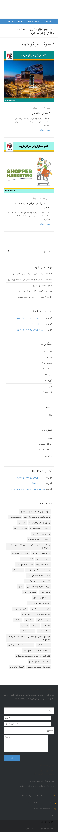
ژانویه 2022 (47, 357)
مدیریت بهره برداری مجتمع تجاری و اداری (28, 329)
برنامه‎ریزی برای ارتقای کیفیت (39, 522)
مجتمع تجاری (45, 592)
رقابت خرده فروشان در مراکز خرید (38, 569)
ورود (50, 438)
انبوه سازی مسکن (37, 323)
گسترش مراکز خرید (39, 113)
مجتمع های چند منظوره (41, 597)
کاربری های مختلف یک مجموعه (38, 667)
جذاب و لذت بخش (43, 558)
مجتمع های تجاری (29, 592)
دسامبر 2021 (47, 363)
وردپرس (48, 455)
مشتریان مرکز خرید (27, 631)
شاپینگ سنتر (18, 569)
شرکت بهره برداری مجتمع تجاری (38, 575)
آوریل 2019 (47, 380)
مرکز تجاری (46, 625)
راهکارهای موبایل (47, 770)
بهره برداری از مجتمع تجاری (40, 528)
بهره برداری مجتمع (20, 528)
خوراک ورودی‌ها (45, 444)
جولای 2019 (47, 368)
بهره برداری (21, 522)
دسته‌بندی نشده (27, 558)
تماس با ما (49, 777)
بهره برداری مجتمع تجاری (41, 533)
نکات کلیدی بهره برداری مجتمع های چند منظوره (33, 656)
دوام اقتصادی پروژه (43, 564)
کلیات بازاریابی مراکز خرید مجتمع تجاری (32, 205)
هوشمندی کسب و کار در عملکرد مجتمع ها (34, 291)
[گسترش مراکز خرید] (29, 76)
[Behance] (9, 21)
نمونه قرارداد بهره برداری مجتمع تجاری (36, 650)
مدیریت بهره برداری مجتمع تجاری (31, 318)
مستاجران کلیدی (44, 631)
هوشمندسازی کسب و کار (44, 774)
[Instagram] (15, 21)
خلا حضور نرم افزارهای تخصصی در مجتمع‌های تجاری (29, 279)
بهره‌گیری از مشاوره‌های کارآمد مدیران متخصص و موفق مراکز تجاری (30, 546)
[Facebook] (22, 21)
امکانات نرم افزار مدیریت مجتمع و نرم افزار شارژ (32, 273)
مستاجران (24, 625)
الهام (50, 318)
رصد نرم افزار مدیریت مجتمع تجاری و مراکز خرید (35, 31)
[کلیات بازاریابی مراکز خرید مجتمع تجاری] (29, 167)
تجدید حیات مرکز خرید (20, 553)
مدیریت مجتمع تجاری (42, 285)
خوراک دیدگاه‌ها (45, 449)
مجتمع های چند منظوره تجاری (39, 603)
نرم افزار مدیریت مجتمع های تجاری (20, 645)
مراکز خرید (17, 619)
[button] (8, 250)
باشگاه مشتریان (15, 517)
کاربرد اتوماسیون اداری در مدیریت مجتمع (35, 297)
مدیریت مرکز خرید (43, 619)
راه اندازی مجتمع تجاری (24, 564)
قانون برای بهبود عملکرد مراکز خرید (37, 581)
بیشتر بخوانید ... (43, 130)
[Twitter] (19, 21)
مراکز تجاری (29, 619)
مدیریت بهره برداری (20, 608)
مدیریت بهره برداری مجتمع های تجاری (36, 614)
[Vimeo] (12, 21)
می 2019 (48, 374)
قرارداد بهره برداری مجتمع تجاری (38, 586)
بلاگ (35, 108)
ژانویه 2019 (47, 392)
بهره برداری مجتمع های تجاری (39, 539)
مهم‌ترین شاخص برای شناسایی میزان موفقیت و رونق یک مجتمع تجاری (29, 638)
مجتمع (20, 586)
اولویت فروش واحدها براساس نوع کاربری (35, 511)
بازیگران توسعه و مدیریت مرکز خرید (37, 517)
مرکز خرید (35, 625)
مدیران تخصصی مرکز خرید (40, 608)
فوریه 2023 (47, 351)
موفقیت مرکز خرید (43, 645)
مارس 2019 (47, 386)
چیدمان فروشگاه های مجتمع (39, 661)
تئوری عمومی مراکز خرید (41, 553)
